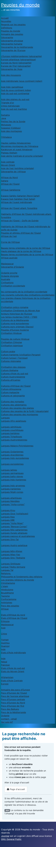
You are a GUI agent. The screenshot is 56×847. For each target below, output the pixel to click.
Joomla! (5, 836)
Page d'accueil (17, 789)
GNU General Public (11, 839)
